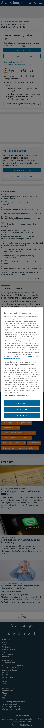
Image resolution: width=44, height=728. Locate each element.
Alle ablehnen (22, 409)
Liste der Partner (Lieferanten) (15, 395)
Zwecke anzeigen (22, 403)
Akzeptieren (22, 415)
